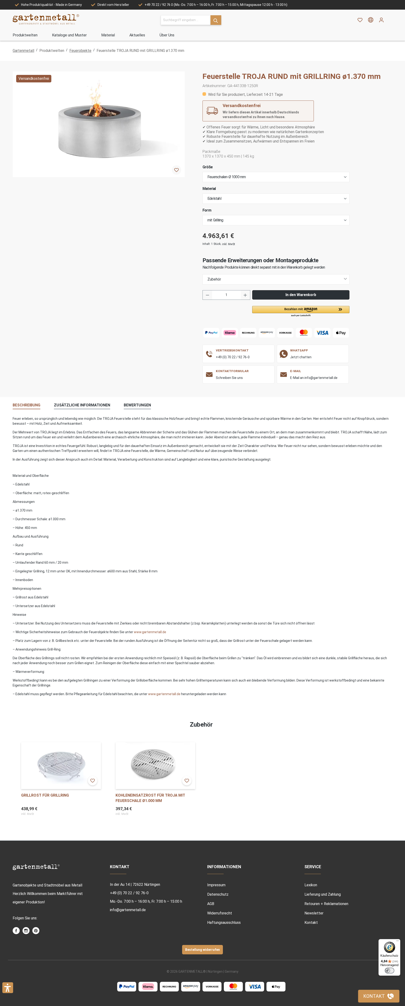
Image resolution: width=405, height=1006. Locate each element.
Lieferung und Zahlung (322, 894)
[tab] (26, 405)
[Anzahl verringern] (207, 295)
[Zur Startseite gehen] (46, 19)
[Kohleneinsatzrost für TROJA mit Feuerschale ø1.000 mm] (155, 765)
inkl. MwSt (228, 244)
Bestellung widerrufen (202, 950)
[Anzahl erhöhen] (245, 295)
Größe (207, 167)
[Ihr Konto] (381, 19)
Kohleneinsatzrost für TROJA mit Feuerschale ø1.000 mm (150, 798)
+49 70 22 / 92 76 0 (159, 5)
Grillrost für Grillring (45, 795)
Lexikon (310, 885)
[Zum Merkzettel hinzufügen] (176, 170)
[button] (300, 311)
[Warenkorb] (389, 18)
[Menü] (397, 942)
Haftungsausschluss (224, 922)
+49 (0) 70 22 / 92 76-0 (233, 357)
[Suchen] (215, 20)
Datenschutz (218, 894)
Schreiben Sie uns (229, 378)
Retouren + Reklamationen (326, 904)
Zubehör (214, 279)
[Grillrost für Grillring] (61, 765)
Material (209, 188)
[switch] (389, 970)
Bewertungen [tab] (137, 405)
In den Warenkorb (300, 295)
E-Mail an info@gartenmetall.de (314, 378)
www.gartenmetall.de (150, 632)
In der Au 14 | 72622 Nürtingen (135, 884)
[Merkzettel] (360, 19)
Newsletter (313, 913)
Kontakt (311, 922)
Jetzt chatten (300, 357)
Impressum (216, 885)
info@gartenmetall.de (128, 910)
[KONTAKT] (378, 996)
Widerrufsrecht (219, 913)
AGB (210, 904)
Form (206, 210)
